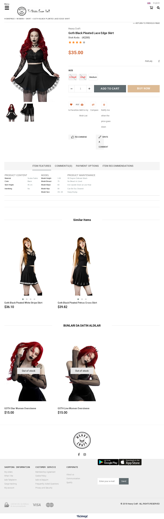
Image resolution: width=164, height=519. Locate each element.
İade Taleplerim (10, 480)
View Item (40, 269)
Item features (41, 165)
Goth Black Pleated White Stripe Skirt (23, 302)
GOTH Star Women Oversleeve (20, 408)
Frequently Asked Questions (47, 484)
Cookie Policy (40, 476)
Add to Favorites (28, 269)
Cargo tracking (10, 484)
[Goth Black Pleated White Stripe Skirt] (28, 265)
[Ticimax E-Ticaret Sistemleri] (82, 516)
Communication (73, 479)
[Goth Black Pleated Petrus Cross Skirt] (82, 265)
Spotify (69, 483)
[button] (23, 299)
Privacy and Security (43, 488)
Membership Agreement (45, 472)
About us (70, 475)
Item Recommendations (117, 165)
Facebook (159, 61)
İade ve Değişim (41, 480)
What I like (8, 476)
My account (9, 488)
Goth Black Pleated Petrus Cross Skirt (77, 302)
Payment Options (87, 165)
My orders (8, 472)
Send (123, 481)
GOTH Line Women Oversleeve (73, 408)
